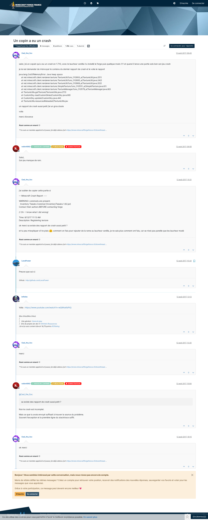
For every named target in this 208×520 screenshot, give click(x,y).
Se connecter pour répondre (182, 46)
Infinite (24, 297)
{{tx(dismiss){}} (199, 516)
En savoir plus (90, 517)
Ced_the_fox (27, 53)
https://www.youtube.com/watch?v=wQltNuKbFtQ (48, 307)
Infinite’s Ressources (49, 324)
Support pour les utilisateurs (26, 46)
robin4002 (26, 147)
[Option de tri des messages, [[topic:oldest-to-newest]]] (164, 46)
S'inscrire (20, 494)
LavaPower (26, 261)
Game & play (37, 321)
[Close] (192, 475)
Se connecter (32, 494)
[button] (174, 3)
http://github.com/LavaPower (37, 280)
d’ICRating (55, 326)
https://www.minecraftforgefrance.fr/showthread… (86, 130)
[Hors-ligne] (17, 55)
